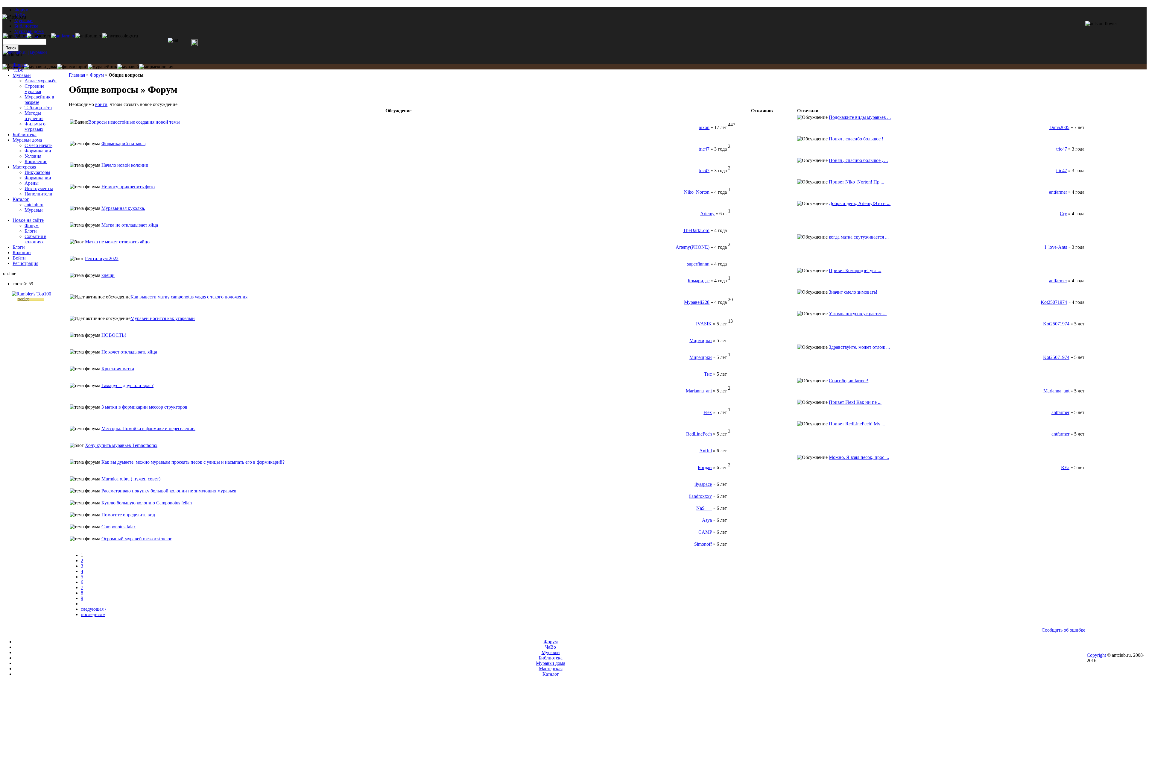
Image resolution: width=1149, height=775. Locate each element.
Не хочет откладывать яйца (129, 351)
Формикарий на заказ (123, 143)
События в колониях (35, 239)
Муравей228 (696, 302)
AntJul (705, 450)
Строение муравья (34, 89)
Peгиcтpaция (25, 263)
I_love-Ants (1056, 247)
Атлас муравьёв (41, 80)
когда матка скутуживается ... (859, 236)
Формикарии (38, 150)
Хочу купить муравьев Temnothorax (121, 445)
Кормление (36, 161)
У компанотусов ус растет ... (858, 313)
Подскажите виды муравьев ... (860, 117)
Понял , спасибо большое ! (856, 138)
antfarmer (1058, 192)
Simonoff (703, 544)
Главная (77, 75)
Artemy (707, 213)
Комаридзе (698, 280)
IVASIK (704, 323)
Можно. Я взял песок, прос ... (859, 457)
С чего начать (38, 145)
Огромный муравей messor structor (136, 538)
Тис (708, 374)
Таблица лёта (38, 107)
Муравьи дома (27, 139)
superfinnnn (698, 263)
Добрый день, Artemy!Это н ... (859, 203)
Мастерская (24, 166)
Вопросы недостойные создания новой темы (134, 122)
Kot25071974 (1054, 302)
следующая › (93, 609)
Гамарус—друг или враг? (127, 385)
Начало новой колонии (124, 165)
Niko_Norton (696, 192)
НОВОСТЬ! (113, 335)
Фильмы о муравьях (35, 126)
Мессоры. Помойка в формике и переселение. (148, 428)
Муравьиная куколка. (123, 208)
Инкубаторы (37, 172)
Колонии (22, 252)
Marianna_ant (699, 390)
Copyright (1096, 655)
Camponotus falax (118, 526)
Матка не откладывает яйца (129, 225)
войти (101, 104)
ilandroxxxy (700, 496)
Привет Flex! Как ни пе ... (855, 402)
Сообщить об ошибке (1063, 630)
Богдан (705, 467)
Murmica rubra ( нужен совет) (130, 478)
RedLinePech (699, 433)
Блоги (31, 230)
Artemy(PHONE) (692, 247)
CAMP (705, 532)
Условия (33, 156)
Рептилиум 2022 (101, 258)
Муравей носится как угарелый (162, 318)
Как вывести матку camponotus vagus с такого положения (188, 296)
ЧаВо (18, 69)
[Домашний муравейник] (63, 35)
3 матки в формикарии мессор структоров (144, 407)
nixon (704, 127)
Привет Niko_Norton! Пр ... (856, 181)
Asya (707, 520)
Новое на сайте (28, 220)
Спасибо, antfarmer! (848, 380)
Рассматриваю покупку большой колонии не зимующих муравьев (168, 490)
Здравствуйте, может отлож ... (859, 347)
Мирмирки (700, 340)
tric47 (704, 148)
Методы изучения (34, 115)
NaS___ (704, 508)
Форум (21, 9)
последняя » (93, 614)
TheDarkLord (696, 230)
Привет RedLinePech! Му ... (857, 423)
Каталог (21, 199)
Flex (707, 412)
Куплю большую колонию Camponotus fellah (146, 502)
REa (1065, 467)
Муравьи (22, 75)
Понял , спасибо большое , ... (858, 160)
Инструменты (39, 188)
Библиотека (25, 134)
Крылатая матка (117, 368)
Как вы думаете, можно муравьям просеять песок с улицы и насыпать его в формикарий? (193, 462)
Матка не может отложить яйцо (117, 241)
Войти (19, 257)
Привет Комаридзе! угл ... (855, 270)
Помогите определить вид (128, 514)
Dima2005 (1059, 127)
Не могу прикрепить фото (128, 186)
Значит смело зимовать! (853, 292)
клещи (108, 275)
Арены (32, 183)
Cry (1063, 213)
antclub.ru (34, 204)
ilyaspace (703, 484)
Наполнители (38, 193)
